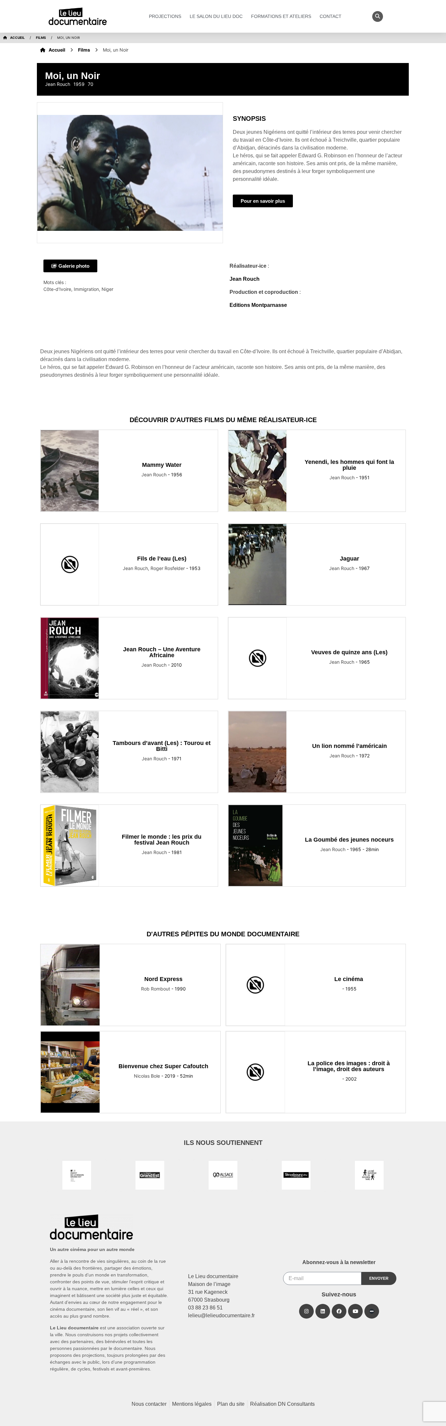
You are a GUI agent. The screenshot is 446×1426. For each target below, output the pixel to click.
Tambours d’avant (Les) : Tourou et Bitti (162, 746)
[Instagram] (306, 1311)
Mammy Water (162, 465)
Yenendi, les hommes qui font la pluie (349, 465)
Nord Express (163, 979)
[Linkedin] (322, 1311)
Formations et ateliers (281, 16)
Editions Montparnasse (258, 305)
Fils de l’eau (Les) (161, 558)
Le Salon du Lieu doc (216, 16)
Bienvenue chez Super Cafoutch (163, 1066)
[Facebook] (339, 1311)
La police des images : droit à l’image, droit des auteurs (349, 1066)
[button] (377, 16)
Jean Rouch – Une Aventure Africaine (161, 652)
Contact (331, 16)
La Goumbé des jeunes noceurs (349, 839)
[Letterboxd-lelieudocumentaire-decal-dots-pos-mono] (371, 1311)
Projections (165, 16)
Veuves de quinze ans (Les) (349, 652)
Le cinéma (348, 979)
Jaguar (349, 558)
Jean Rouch (245, 279)
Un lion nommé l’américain (349, 746)
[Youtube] (355, 1311)
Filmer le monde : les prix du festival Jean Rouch (161, 839)
